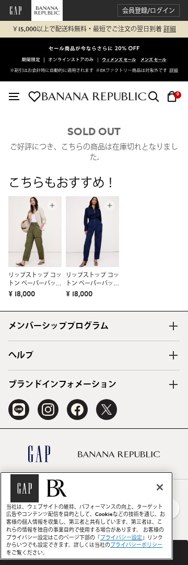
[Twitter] (106, 409)
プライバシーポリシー (136, 545)
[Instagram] (48, 409)
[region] (86, 516)
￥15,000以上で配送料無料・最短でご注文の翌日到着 (94, 29)
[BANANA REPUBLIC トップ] (94, 96)
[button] (148, 11)
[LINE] (18, 409)
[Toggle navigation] (14, 96)
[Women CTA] (119, 60)
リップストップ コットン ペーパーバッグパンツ (35, 280)
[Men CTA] (153, 60)
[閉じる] (159, 487)
